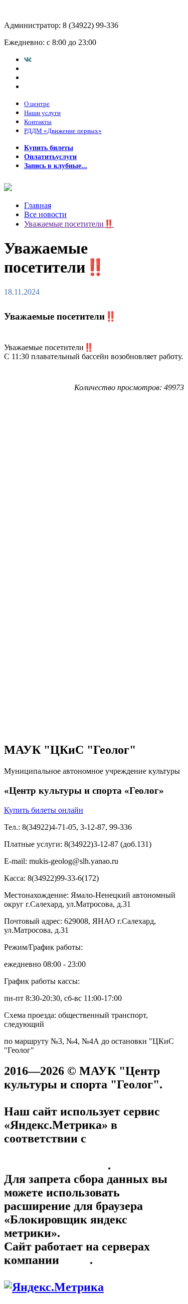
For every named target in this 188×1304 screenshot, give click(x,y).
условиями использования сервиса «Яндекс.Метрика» (75, 1152)
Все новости (45, 214)
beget (76, 1259)
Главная (37, 205)
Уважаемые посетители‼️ (69, 224)
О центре (37, 104)
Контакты (38, 122)
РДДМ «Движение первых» (63, 131)
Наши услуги (42, 113)
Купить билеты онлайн (43, 810)
